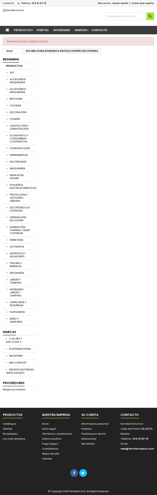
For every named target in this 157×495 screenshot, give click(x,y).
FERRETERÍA (16, 240)
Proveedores (14, 383)
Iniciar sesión (120, 3)
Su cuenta (89, 415)
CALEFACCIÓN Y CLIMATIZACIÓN (19, 127)
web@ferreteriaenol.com (137, 449)
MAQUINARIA (17, 168)
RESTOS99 (16, 99)
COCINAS (15, 105)
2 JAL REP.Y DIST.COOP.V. (14, 340)
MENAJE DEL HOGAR (17, 176)
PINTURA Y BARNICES (16, 264)
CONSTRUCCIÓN (20, 148)
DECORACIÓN (18, 112)
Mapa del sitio (51, 454)
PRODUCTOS (23, 30)
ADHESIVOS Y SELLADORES (18, 255)
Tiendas (47, 458)
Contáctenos (50, 449)
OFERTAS (42, 30)
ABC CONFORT (17, 362)
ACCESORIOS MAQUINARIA (18, 80)
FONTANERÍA (17, 312)
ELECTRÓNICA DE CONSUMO (20, 209)
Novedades (10, 434)
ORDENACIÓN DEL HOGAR (18, 218)
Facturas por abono (93, 434)
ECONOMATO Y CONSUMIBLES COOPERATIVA (19, 138)
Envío (45, 424)
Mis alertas (88, 444)
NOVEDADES (61, 30)
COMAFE (15, 119)
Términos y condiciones (57, 434)
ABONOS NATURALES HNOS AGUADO (20, 371)
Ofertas (7, 429)
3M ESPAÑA (15, 356)
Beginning (11, 59)
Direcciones (88, 439)
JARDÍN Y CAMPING (15, 281)
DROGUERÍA (17, 273)
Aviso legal (49, 429)
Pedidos (86, 429)
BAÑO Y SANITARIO (16, 320)
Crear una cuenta (143, 3)
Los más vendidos (14, 439)
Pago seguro (50, 444)
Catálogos (9, 424)
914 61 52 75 (39, 3)
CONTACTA (99, 30)
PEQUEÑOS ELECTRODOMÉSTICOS (23, 186)
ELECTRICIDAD (18, 162)
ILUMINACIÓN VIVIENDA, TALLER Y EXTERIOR (20, 230)
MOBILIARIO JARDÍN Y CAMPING (17, 292)
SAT (12, 72)
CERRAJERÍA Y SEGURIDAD (18, 303)
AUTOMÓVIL (17, 246)
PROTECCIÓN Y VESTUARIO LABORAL (19, 198)
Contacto (8, 3)
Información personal (94, 424)
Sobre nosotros (51, 439)
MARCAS (81, 30)
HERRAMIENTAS (19, 155)
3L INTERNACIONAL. (20, 349)
